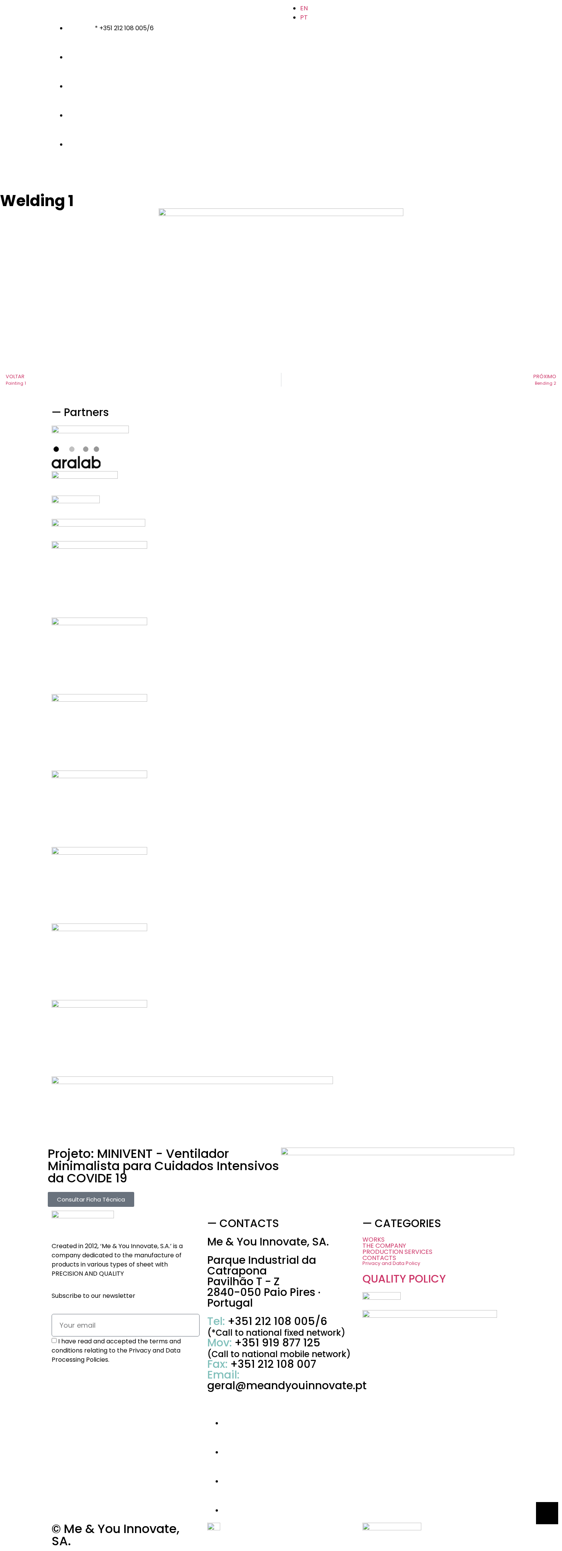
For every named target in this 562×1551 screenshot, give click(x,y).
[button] (436, 1252)
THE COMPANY (384, 1246)
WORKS (373, 1240)
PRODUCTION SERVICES (397, 1252)
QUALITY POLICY (404, 1278)
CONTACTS (379, 1258)
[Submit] (192, 1370)
